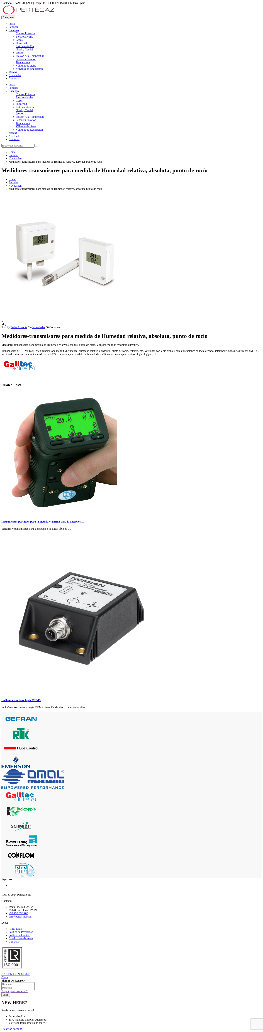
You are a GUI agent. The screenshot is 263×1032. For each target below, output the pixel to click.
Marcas (13, 72)
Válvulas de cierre (26, 65)
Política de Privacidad (21, 931)
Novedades (15, 75)
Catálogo (14, 30)
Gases (19, 39)
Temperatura (23, 62)
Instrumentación (25, 46)
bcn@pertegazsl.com (20, 916)
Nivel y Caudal (24, 49)
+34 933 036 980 (18, 913)
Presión (20, 52)
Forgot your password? (14, 991)
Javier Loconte (19, 327)
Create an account (11, 1028)
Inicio (12, 23)
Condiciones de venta (21, 938)
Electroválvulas (24, 36)
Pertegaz (13, 26)
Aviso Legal (15, 928)
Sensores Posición (26, 59)
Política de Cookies (19, 935)
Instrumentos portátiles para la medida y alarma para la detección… (42, 521)
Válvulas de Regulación (29, 68)
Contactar (14, 78)
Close (4, 977)
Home (12, 151)
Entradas (13, 155)
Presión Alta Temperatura (30, 55)
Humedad (21, 43)
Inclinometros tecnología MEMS (21, 700)
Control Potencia (25, 33)
